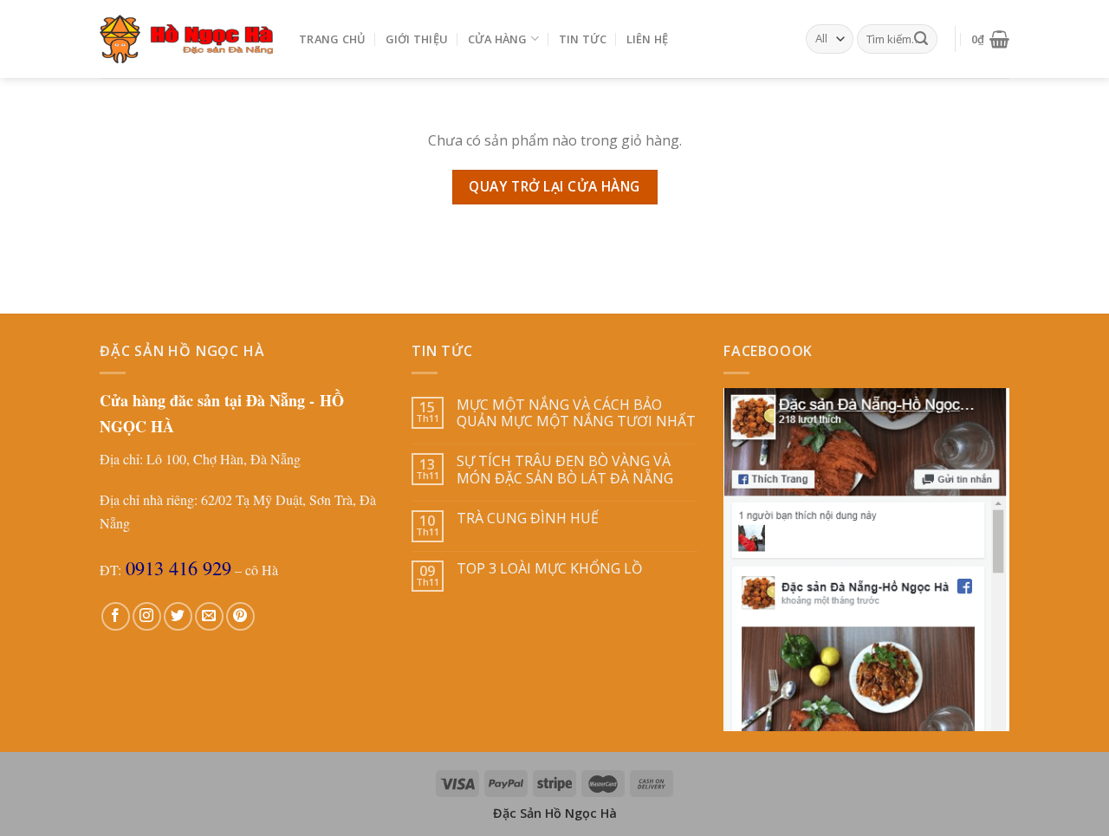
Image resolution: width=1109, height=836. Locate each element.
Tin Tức (583, 39)
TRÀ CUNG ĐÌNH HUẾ (528, 518)
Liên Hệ (647, 39)
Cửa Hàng (498, 39)
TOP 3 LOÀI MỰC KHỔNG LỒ (549, 569)
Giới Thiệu (417, 39)
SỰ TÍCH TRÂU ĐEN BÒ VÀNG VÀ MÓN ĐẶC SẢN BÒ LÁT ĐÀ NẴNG (565, 469)
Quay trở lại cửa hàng (554, 186)
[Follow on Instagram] (147, 616)
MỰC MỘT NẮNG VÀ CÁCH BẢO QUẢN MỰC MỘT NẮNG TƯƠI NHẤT (576, 413)
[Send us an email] (209, 616)
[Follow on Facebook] (115, 616)
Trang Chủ (332, 39)
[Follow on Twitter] (178, 616)
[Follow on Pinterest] (240, 616)
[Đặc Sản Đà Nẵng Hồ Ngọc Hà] (186, 39)
